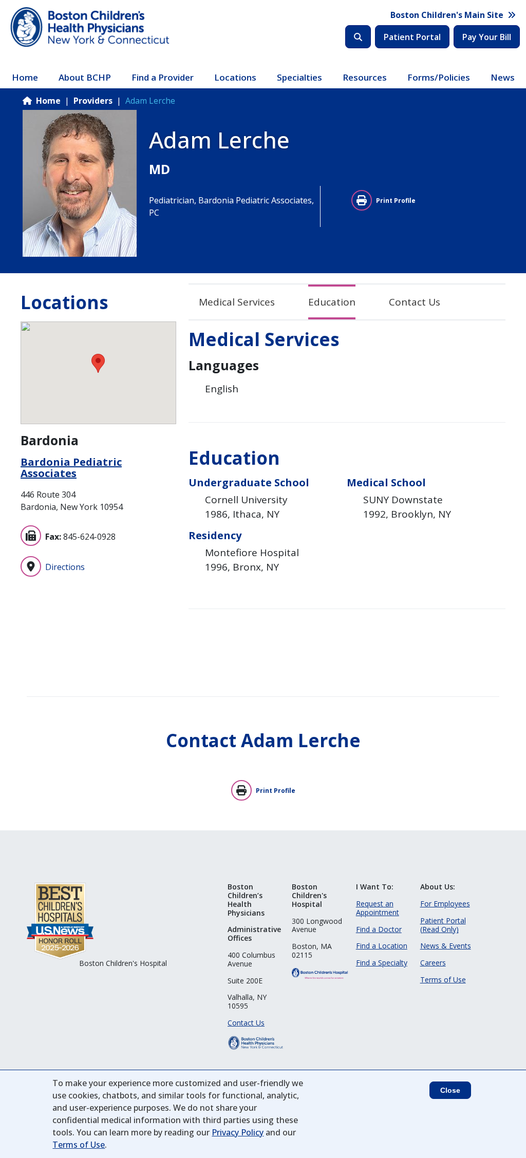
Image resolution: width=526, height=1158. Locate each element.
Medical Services (237, 302)
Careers (433, 962)
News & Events (445, 946)
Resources (365, 77)
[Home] (91, 27)
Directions (65, 567)
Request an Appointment (377, 908)
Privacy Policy (238, 1132)
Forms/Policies (438, 77)
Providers (92, 100)
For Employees (445, 903)
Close (450, 1090)
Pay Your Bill (486, 37)
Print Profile (396, 200)
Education (331, 302)
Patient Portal (412, 37)
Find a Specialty (381, 962)
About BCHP (85, 77)
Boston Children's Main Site (446, 15)
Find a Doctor (379, 929)
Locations (235, 77)
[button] (98, 363)
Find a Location (381, 946)
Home (25, 77)
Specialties (299, 77)
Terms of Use (443, 979)
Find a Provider (163, 77)
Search (358, 36)
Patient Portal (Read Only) (443, 925)
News (503, 77)
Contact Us (414, 302)
